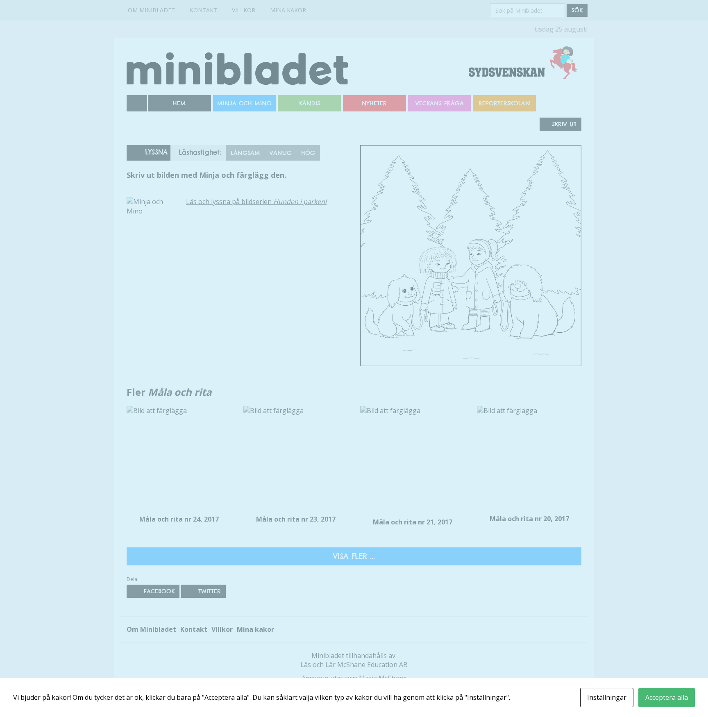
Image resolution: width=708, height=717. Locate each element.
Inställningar (606, 697)
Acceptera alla (666, 697)
